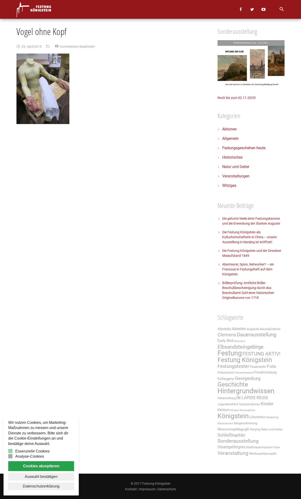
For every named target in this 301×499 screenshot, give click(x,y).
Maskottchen (225, 423)
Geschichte (233, 384)
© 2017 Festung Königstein (150, 483)
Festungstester (233, 366)
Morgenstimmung (245, 423)
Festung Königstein (245, 360)
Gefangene (226, 379)
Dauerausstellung (256, 335)
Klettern (224, 410)
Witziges (229, 185)
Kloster (234, 410)
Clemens (227, 335)
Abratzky (224, 329)
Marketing (272, 417)
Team (277, 447)
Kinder (267, 403)
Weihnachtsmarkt (263, 454)
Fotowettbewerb (244, 372)
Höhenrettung (227, 398)
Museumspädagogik (233, 429)
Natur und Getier (235, 166)
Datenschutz (167, 489)
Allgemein (230, 138)
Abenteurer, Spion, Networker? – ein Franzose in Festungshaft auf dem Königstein (248, 269)
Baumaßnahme (270, 329)
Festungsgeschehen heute (243, 148)
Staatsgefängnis (231, 447)
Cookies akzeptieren (41, 466)
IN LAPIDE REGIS (252, 397)
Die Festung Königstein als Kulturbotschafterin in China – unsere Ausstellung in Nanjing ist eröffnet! (249, 237)
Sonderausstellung (238, 441)
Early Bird (225, 341)
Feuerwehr (258, 367)
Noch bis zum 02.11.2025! (237, 98)
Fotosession (226, 372)
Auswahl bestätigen (41, 477)
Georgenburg (248, 378)
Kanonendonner (249, 404)
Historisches (232, 157)
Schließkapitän (231, 435)
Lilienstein (257, 417)
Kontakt (131, 489)
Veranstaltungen (236, 176)
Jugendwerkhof (228, 404)
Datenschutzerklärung (41, 486)
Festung (230, 353)
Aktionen (229, 129)
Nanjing (255, 429)
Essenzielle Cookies (32, 451)
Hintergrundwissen (246, 391)
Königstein (233, 416)
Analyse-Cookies (29, 456)
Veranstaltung (233, 453)
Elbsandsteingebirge (241, 347)
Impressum (147, 489)
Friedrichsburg (265, 372)
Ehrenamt (239, 341)
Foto (271, 366)
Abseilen (239, 329)
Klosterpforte (247, 410)
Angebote (253, 329)
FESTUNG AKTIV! (261, 354)
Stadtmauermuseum (259, 447)
